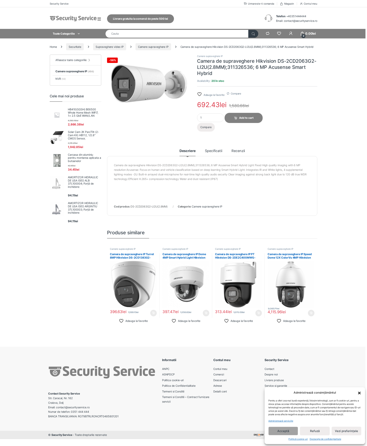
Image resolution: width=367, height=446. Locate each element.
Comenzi (218, 374)
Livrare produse (274, 380)
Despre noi (271, 374)
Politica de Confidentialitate (179, 385)
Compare (236, 93)
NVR (60, 78)
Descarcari (220, 380)
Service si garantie (276, 385)
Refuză (315, 431)
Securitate (75, 46)
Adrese (217, 385)
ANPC (165, 368)
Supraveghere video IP (110, 46)
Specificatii (213, 151)
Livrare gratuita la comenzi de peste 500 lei (140, 18)
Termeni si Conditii (173, 391)
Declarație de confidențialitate (325, 439)
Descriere (187, 151)
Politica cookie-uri (173, 380)
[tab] (187, 152)
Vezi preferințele (346, 431)
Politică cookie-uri (298, 439)
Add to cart (246, 117)
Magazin (289, 3)
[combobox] (177, 34)
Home (53, 46)
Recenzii (238, 151)
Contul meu (310, 3)
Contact (269, 368)
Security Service (59, 3)
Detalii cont (220, 391)
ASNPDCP (168, 374)
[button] (359, 393)
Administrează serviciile (280, 420)
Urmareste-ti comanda (261, 3)
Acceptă (283, 431)
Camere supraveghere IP (153, 46)
